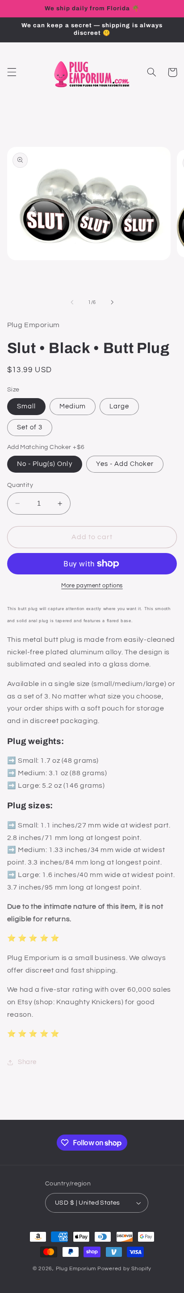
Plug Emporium (76, 1268)
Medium (72, 406)
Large (119, 406)
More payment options (92, 586)
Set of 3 (29, 427)
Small (26, 406)
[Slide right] (112, 302)
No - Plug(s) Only (44, 464)
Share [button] (27, 1062)
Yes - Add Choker (125, 464)
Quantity (20, 485)
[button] (11, 72)
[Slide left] (72, 302)
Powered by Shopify (124, 1268)
